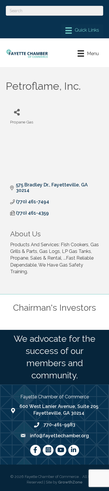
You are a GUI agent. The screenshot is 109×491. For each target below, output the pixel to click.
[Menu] (82, 30)
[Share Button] (16, 111)
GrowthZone (70, 482)
